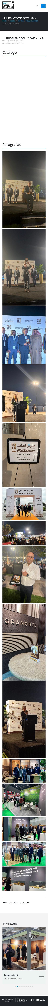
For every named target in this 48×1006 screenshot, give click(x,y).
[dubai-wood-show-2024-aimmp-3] (24, 267)
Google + (23, 902)
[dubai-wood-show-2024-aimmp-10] (24, 642)
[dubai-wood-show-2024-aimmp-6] (24, 455)
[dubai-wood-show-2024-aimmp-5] (24, 393)
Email (28, 902)
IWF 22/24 (20, 43)
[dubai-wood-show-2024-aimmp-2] (24, 189)
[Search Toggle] (38, 6)
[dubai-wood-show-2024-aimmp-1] (24, 879)
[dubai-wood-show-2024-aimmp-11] (24, 719)
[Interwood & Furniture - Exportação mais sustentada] (8, 5)
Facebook (10, 902)
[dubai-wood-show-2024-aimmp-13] (24, 800)
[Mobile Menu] (43, 6)
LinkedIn (19, 902)
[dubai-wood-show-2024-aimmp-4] (24, 335)
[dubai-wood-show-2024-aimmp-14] (24, 829)
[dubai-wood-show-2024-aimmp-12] (24, 771)
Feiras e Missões (10, 43)
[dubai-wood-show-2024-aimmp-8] (24, 533)
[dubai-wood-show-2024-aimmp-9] (24, 574)
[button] (15, 986)
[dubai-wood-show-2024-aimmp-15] (24, 854)
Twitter (15, 902)
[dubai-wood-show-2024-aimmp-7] (24, 504)
